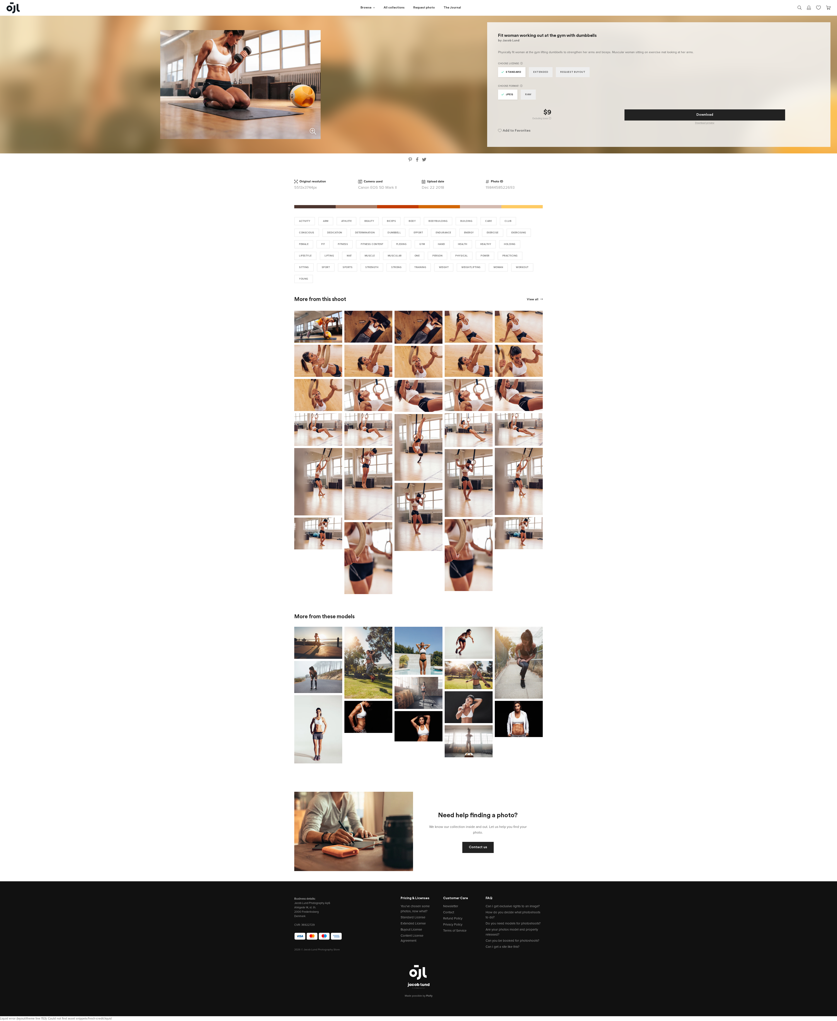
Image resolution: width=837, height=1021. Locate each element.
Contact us (478, 847)
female (303, 244)
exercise (492, 232)
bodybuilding (438, 221)
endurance (443, 232)
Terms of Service (454, 931)
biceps (391, 221)
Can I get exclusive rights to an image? (513, 906)
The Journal (452, 7)
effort (418, 232)
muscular (395, 255)
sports (347, 267)
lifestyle (305, 255)
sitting (304, 267)
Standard (513, 72)
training (420, 267)
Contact (448, 912)
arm (325, 221)
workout (522, 267)
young (303, 278)
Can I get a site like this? (502, 947)
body (412, 221)
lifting (329, 255)
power (485, 255)
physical (461, 255)
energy (469, 232)
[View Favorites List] (818, 7)
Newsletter (450, 906)
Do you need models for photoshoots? (513, 923)
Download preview (704, 123)
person (437, 255)
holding (509, 244)
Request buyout (572, 72)
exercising (518, 232)
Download (704, 115)
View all (533, 299)
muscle (370, 255)
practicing (510, 255)
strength (371, 267)
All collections (394, 7)
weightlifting (471, 267)
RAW (528, 94)
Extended (540, 72)
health (462, 244)
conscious (306, 232)
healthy (485, 244)
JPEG (509, 94)
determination (365, 232)
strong (396, 267)
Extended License (413, 923)
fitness (343, 244)
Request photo (424, 7)
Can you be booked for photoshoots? (512, 941)
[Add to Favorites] (340, 313)
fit (323, 244)
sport (326, 267)
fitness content (372, 244)
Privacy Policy (452, 924)
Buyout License (411, 929)
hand (441, 244)
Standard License (413, 917)
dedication (334, 232)
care (488, 221)
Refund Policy (452, 918)
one (417, 255)
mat (349, 255)
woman (498, 267)
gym (422, 244)
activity (304, 221)
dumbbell (394, 232)
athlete (346, 221)
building (466, 221)
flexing (401, 244)
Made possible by (418, 995)
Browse (366, 7)
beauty (369, 221)
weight (444, 267)
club (508, 221)
